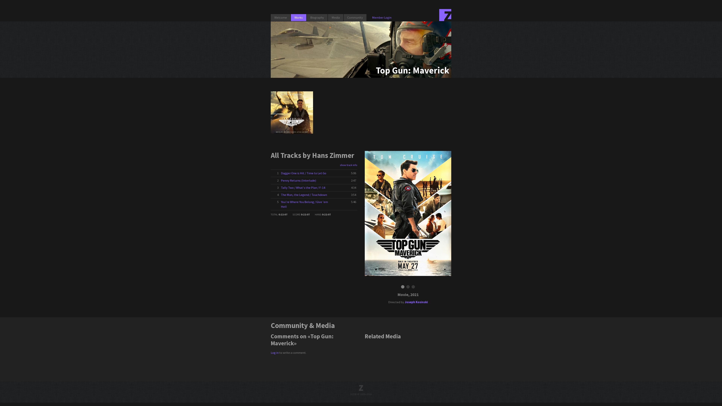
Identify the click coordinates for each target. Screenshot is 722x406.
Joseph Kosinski (416, 302)
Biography (317, 17)
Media (336, 17)
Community (355, 17)
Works (298, 17)
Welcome (280, 17)
